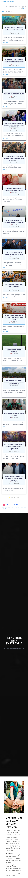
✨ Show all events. (14, 498)
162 (14, 505)
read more (5, 42)
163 (17, 505)
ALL (3, 11)
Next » (22, 505)
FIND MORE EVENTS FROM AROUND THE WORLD (14, 508)
